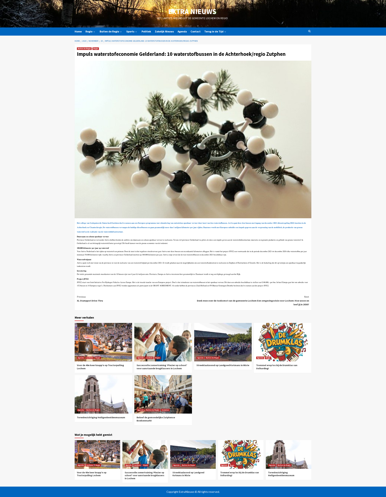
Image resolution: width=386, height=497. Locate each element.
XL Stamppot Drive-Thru (90, 298)
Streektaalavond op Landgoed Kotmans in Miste (222, 365)
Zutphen (165, 410)
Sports (130, 31)
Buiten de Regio (109, 31)
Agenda (182, 31)
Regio (88, 31)
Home (78, 31)
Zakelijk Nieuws (164, 31)
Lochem (89, 358)
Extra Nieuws (192, 11)
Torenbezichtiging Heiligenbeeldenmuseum (101, 417)
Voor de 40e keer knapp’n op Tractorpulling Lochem (91, 474)
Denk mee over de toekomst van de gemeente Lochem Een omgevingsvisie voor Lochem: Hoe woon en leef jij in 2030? (253, 300)
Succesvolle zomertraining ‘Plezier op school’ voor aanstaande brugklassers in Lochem (162, 367)
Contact (196, 31)
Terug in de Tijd (213, 31)
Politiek (146, 31)
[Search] (309, 31)
